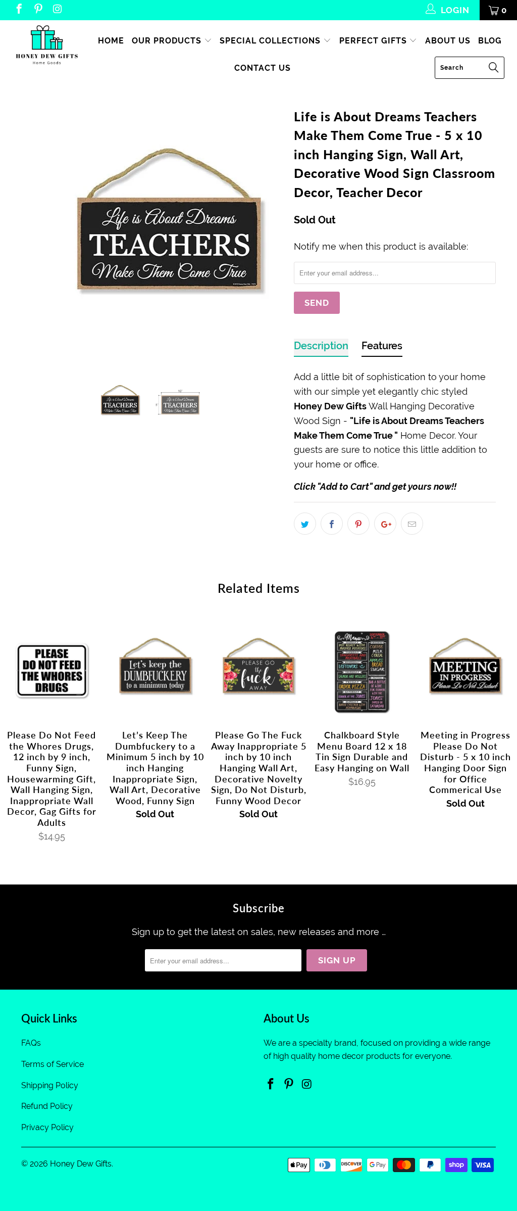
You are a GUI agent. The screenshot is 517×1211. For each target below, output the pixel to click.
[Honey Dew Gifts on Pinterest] (37, 10)
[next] (269, 231)
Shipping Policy (49, 1085)
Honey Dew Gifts (81, 1164)
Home (111, 40)
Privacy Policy (47, 1127)
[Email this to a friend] (412, 524)
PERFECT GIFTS (374, 40)
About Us (448, 40)
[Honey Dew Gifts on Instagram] (57, 10)
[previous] (35, 231)
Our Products (168, 40)
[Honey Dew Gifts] (46, 45)
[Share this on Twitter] (305, 524)
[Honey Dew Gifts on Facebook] (18, 10)
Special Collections (271, 40)
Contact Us (262, 68)
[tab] (321, 348)
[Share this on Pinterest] (358, 524)
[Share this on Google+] (385, 524)
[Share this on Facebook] (332, 524)
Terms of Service (52, 1064)
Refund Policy (47, 1106)
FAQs (31, 1043)
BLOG (490, 40)
